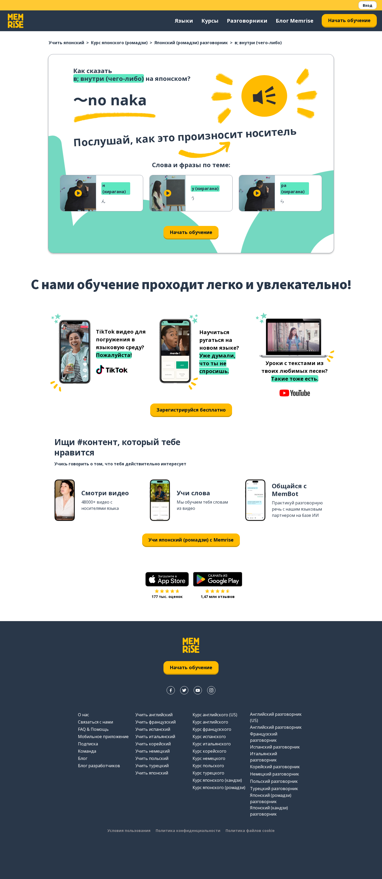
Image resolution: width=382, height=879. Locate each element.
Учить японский (66, 42)
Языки (184, 20)
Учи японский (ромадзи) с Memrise (191, 540)
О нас (83, 715)
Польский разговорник (274, 781)
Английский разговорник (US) (276, 717)
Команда (87, 751)
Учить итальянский (155, 736)
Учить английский (154, 715)
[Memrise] (15, 20)
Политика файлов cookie (250, 830)
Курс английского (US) (215, 715)
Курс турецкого (208, 773)
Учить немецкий (152, 751)
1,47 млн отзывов (218, 596)
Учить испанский (152, 729)
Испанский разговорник (275, 747)
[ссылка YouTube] (198, 690)
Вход (367, 5)
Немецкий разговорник (274, 774)
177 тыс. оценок (167, 596)
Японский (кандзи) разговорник (269, 811)
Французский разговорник (263, 737)
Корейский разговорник (275, 767)
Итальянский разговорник (263, 757)
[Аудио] (264, 96)
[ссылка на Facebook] (171, 690)
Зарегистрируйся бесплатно (191, 410)
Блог (82, 758)
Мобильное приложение (103, 736)
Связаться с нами (95, 722)
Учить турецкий (152, 766)
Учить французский (155, 722)
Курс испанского (209, 736)
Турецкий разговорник (274, 788)
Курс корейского (209, 751)
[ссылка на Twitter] (184, 690)
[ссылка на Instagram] (211, 690)
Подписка (88, 744)
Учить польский (151, 758)
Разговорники (247, 20)
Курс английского (210, 722)
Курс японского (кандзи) (217, 780)
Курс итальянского (212, 744)
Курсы (210, 20)
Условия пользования (128, 830)
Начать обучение (349, 20)
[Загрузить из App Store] (167, 579)
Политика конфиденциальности (188, 830)
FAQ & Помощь (93, 729)
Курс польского (208, 766)
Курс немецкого (209, 758)
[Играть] (78, 193)
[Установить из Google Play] (217, 579)
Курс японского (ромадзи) (119, 42)
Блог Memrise (294, 20)
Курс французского (212, 729)
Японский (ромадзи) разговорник (191, 42)
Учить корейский (153, 744)
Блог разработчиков (99, 766)
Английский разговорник (276, 727)
